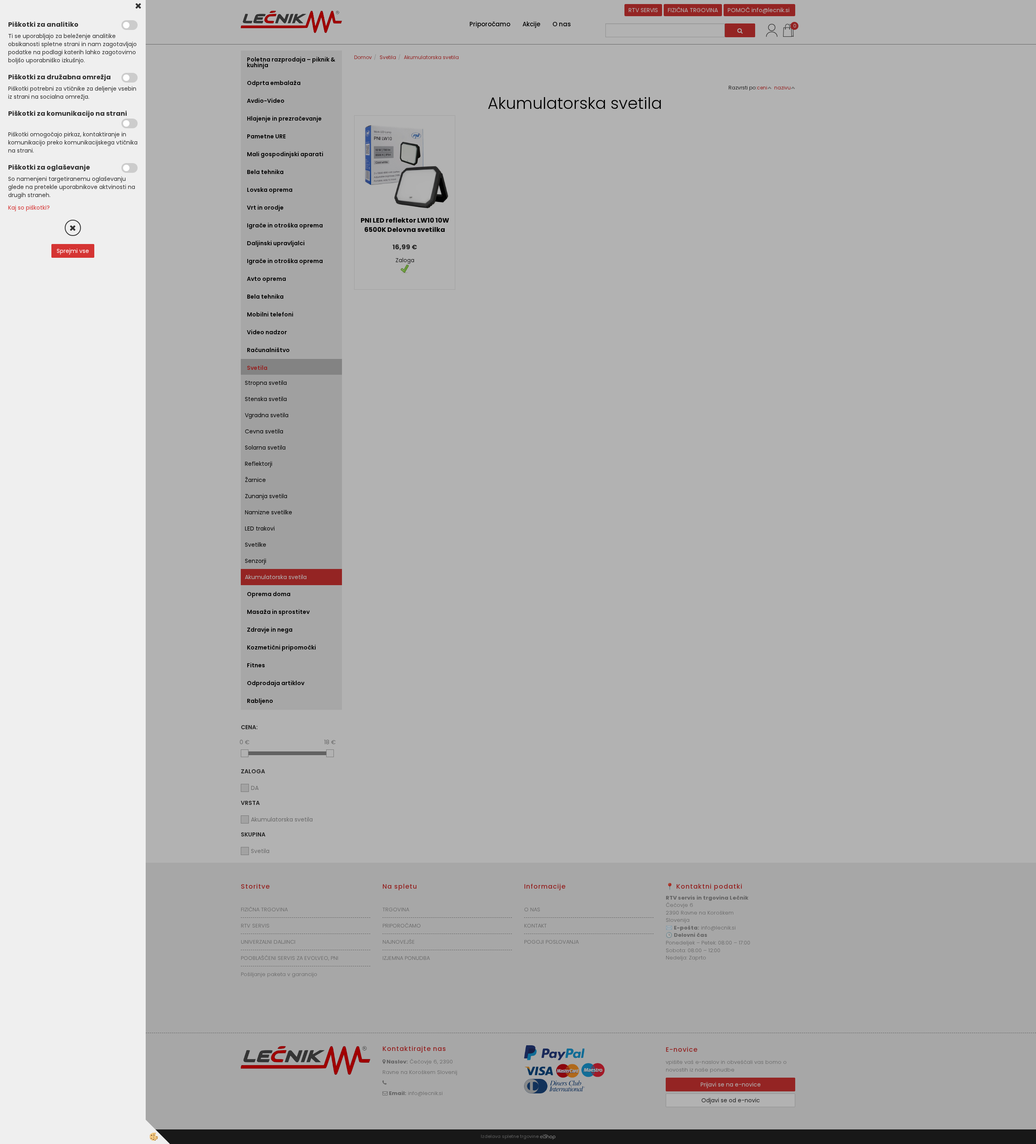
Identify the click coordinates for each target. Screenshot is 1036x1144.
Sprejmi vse (73, 251)
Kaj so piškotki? (29, 208)
